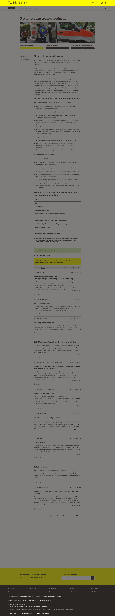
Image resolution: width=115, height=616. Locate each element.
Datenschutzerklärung (45, 600)
